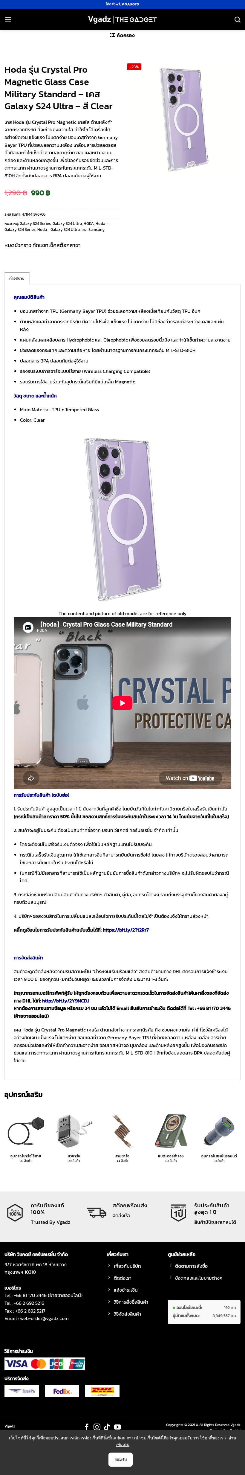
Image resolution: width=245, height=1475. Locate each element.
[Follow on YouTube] (117, 1427)
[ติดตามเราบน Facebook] (86, 1427)
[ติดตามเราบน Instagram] (97, 1427)
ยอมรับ (120, 1459)
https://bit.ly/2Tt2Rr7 (126, 929)
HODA (89, 223)
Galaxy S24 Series (35, 223)
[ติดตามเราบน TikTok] (107, 1427)
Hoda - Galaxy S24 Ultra (58, 229)
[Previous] (4, 1141)
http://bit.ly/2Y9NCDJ (65, 1000)
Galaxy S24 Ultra (67, 223)
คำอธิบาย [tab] (17, 278)
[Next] (240, 1141)
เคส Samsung (93, 229)
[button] (8, 19)
